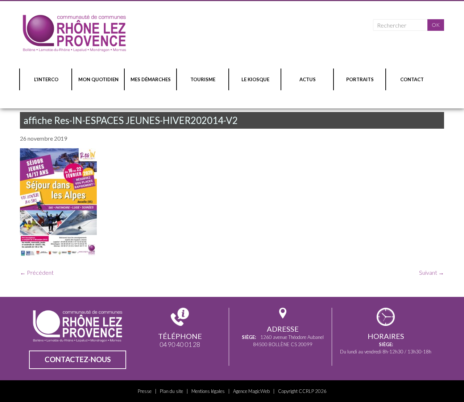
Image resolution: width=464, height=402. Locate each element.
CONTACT (412, 79)
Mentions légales (208, 391)
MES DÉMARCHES (150, 79)
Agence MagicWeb (251, 391)
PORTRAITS (360, 79)
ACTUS (307, 79)
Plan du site (171, 391)
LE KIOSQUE (255, 79)
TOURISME (202, 79)
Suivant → (431, 272)
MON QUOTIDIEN (98, 79)
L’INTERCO (46, 79)
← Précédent (37, 272)
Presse (145, 391)
